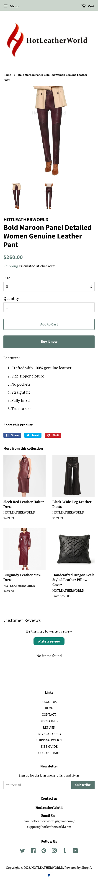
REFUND (49, 727)
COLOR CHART (49, 753)
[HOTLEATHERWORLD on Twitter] (22, 851)
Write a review (49, 641)
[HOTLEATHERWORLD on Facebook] (33, 851)
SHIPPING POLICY (49, 740)
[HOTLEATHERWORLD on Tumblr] (64, 851)
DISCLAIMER (49, 721)
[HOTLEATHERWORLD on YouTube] (75, 851)
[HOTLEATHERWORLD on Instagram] (54, 851)
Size (6, 277)
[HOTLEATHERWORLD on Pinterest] (43, 851)
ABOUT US (49, 702)
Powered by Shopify (78, 867)
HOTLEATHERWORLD (47, 867)
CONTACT (49, 714)
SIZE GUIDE (49, 746)
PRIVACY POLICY (49, 734)
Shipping (10, 265)
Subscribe (83, 784)
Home (7, 75)
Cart (91, 6)
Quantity (11, 298)
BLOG (49, 708)
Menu (14, 6)
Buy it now (49, 341)
